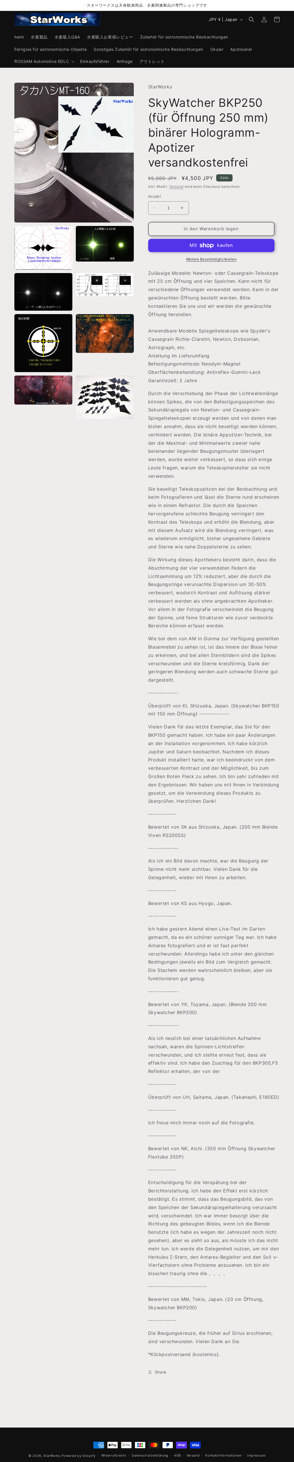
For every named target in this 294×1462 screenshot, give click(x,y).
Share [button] (161, 1372)
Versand (176, 186)
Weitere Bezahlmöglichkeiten (211, 259)
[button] (44, 61)
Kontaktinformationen (223, 1455)
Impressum (256, 1455)
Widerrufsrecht (113, 1455)
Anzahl (154, 196)
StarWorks (51, 1456)
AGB (177, 1455)
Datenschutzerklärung (150, 1455)
